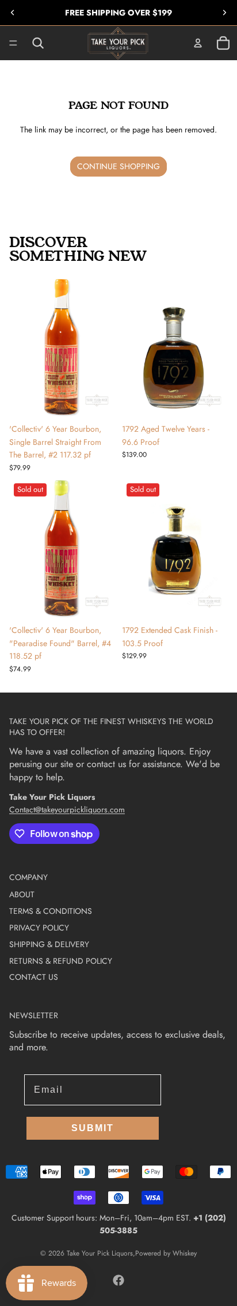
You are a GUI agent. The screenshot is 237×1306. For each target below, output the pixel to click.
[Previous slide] (12, 12)
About (22, 894)
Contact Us (33, 977)
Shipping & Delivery (49, 944)
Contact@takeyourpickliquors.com (67, 809)
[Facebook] (118, 1280)
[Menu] (13, 43)
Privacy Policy (39, 927)
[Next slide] (224, 12)
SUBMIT (92, 1128)
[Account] (198, 43)
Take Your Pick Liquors (100, 1253)
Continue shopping (118, 166)
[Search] (38, 43)
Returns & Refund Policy (60, 961)
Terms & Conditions (50, 911)
